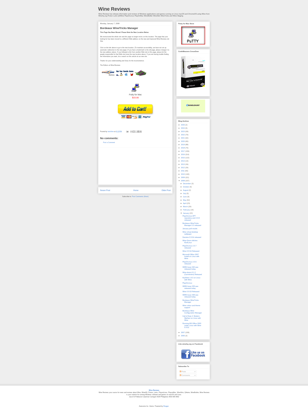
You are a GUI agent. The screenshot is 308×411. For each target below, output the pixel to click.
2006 (183, 336)
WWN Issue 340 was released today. (190, 268)
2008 (183, 181)
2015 (183, 158)
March (185, 206)
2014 (183, 161)
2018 (183, 148)
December (187, 183)
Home (135, 190)
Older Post (166, 190)
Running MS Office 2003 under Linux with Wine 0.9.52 (192, 325)
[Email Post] (127, 131)
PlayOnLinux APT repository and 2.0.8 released (191, 218)
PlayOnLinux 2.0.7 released (189, 247)
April (185, 203)
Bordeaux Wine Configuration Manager (192, 312)
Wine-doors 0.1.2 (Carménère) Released (192, 273)
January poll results (190, 229)
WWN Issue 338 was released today (190, 296)
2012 (183, 167)
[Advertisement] (135, 166)
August (186, 190)
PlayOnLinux (187, 283)
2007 (183, 332)
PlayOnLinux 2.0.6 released (189, 263)
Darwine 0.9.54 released (192, 237)
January (186, 213)
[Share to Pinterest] (140, 131)
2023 (183, 131)
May (185, 200)
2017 (183, 151)
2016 (183, 154)
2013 (183, 164)
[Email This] (131, 131)
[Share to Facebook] (138, 131)
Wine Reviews (114, 9)
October (186, 187)
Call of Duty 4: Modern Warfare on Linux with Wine (192, 318)
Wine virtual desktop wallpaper (190, 233)
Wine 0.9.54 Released (191, 251)
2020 (183, 141)
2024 (183, 128)
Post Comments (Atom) (140, 196)
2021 (183, 138)
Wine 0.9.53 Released (191, 291)
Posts (183, 371)
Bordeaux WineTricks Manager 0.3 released (192, 224)
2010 (183, 174)
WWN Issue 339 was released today (190, 287)
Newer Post (105, 190)
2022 (183, 135)
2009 (183, 177)
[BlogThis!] (134, 131)
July (184, 193)
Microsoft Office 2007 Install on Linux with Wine (191, 256)
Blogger (166, 406)
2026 (183, 125)
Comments (185, 375)
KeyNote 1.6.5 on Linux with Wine (191, 279)
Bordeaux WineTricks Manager (191, 301)
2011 (183, 171)
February (186, 210)
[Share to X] (136, 131)
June (185, 197)
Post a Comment (109, 142)
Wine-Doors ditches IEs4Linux (190, 241)
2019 (183, 145)
